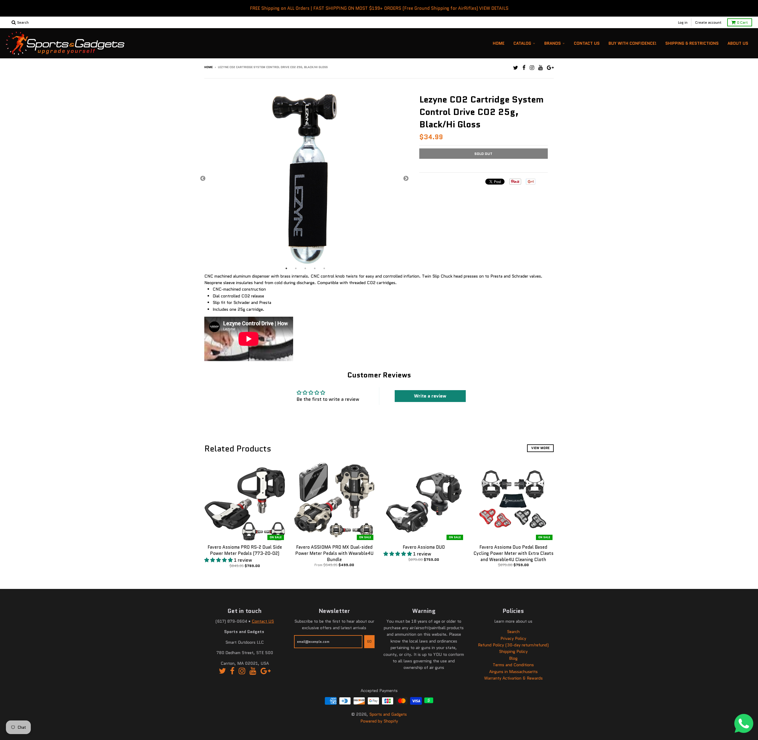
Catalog (522, 43)
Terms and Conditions (513, 665)
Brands (552, 43)
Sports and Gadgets (388, 714)
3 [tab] (305, 268)
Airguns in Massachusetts (513, 672)
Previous (203, 179)
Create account (708, 22)
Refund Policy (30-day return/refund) (513, 645)
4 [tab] (315, 268)
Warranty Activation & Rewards (513, 678)
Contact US (263, 621)
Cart (742, 22)
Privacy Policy (513, 638)
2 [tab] (296, 268)
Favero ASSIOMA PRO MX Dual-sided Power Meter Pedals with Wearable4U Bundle (334, 553)
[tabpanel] (304, 179)
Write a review (430, 396)
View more (540, 448)
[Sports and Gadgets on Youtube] (540, 67)
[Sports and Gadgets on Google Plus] (550, 67)
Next (406, 179)
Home (499, 43)
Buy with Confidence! (632, 43)
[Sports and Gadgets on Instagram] (532, 67)
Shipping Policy (513, 651)
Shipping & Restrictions (692, 43)
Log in (683, 22)
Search (513, 632)
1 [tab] (286, 268)
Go (369, 641)
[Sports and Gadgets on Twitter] (515, 67)
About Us (738, 43)
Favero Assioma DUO (424, 547)
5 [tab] (324, 268)
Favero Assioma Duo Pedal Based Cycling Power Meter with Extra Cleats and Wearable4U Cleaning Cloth (513, 553)
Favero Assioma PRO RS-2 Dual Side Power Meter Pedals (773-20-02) (245, 550)
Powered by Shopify (379, 721)
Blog (513, 658)
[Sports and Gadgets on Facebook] (524, 67)
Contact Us (587, 43)
